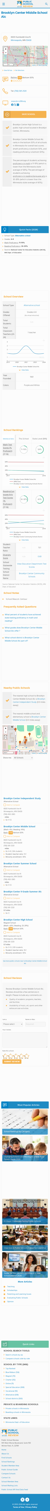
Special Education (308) (15, 1387)
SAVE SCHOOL (28, 114)
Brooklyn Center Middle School (19, 826)
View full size (8, 70)
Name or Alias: (30, 1019)
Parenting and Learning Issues (19, 1294)
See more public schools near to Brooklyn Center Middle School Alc (25, 962)
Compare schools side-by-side (18, 1358)
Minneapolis (16, 40)
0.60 (40, 556)
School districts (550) (14, 1398)
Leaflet (34, 65)
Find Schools (7, 1457)
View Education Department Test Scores (32, 565)
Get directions (19, 70)
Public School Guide (10, 1469)
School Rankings (8, 1461)
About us (5, 1453)
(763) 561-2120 (20, 91)
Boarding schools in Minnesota (18, 1412)
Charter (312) (10, 1380)
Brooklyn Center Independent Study (29, 700)
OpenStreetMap (42, 65)
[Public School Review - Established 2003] (25, 4)
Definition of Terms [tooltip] (8, 439)
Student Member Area (10, 1465)
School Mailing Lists (10, 1485)
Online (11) (10, 1383)
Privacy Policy (31, 1507)
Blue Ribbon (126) (12, 1372)
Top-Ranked (10, 1368)
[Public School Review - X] (23, 1500)
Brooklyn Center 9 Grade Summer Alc (23, 891)
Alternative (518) (12, 1395)
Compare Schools (8, 1473)
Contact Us (6, 1477)
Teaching (11, 1286)
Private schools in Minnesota (17, 1408)
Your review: (6, 1030)
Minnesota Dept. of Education (18, 1422)
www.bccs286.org (18, 101)
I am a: (4, 1019)
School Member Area (10, 1481)
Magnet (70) (10, 1376)
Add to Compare (13, 805)
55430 (28, 40)
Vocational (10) (12, 1391)
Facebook (27, 1499)
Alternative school (22, 235)
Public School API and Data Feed (15, 1489)
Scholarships (12, 1290)
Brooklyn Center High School (18, 920)
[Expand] (5, 737)
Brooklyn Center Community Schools (31, 575)
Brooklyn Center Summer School (20, 863)
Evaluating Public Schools (17, 1297)
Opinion (10, 1301)
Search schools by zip (14, 1355)
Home (4, 1449)
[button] (25, 54)
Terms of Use (18, 1507)
